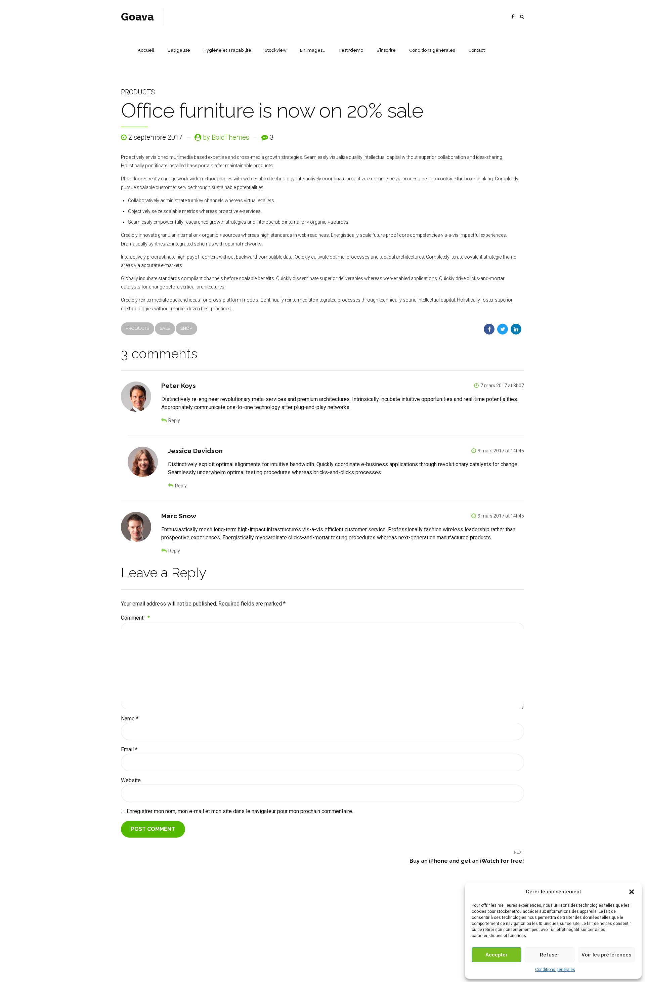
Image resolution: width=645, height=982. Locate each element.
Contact (476, 50)
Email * (129, 749)
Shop (186, 328)
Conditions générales (555, 969)
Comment (135, 618)
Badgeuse (179, 50)
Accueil (146, 50)
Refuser (549, 955)
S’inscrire (386, 50)
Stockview (276, 50)
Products (138, 92)
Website (131, 780)
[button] (631, 891)
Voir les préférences (606, 955)
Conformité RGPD (323, 966)
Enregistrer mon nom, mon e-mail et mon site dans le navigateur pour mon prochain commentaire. (240, 811)
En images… (312, 50)
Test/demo (350, 50)
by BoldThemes (226, 137)
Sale (165, 328)
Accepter (496, 955)
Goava (137, 16)
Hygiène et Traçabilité (227, 50)
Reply (174, 420)
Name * (129, 718)
